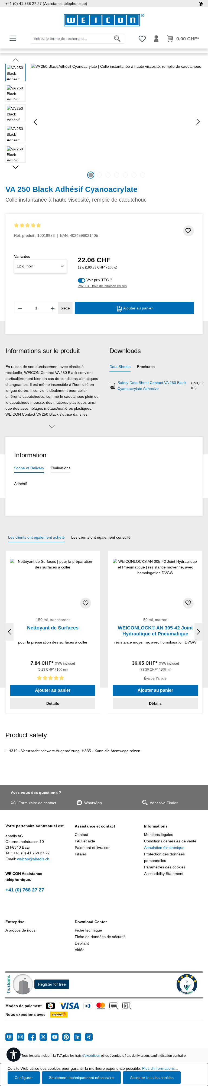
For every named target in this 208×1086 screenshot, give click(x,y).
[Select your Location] (201, 3)
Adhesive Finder (164, 803)
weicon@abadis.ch (33, 859)
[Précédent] (35, 122)
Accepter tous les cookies (152, 1077)
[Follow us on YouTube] (56, 1037)
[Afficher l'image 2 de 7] (99, 175)
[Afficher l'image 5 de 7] (125, 175)
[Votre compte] (156, 39)
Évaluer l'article (155, 678)
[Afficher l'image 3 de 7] (108, 175)
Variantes (22, 256)
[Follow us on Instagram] (22, 1037)
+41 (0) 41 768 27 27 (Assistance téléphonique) (46, 3)
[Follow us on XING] (89, 1037)
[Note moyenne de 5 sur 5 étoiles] (56, 225)
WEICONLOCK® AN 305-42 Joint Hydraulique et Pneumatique (155, 630)
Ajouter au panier (137, 308)
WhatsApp (93, 803)
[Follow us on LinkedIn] (79, 1037)
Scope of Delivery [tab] (29, 468)
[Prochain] (198, 122)
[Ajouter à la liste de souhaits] (188, 230)
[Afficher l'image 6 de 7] (134, 175)
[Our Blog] (11, 1037)
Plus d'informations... (160, 1068)
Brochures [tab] (146, 366)
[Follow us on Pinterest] (68, 1037)
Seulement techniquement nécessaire (81, 1077)
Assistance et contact (95, 826)
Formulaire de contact (37, 803)
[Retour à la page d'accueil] (104, 20)
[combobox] (71, 39)
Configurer (24, 1077)
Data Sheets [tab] (120, 366)
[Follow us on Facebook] (34, 1037)
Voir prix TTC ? (99, 280)
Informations (156, 826)
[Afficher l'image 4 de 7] (116, 175)
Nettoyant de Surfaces (53, 628)
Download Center (91, 922)
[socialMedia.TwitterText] (45, 1037)
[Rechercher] (117, 39)
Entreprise (14, 922)
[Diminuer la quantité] (19, 308)
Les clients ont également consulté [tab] (101, 537)
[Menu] (12, 38)
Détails (52, 703)
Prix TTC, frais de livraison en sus (102, 286)
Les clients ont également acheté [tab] (36, 537)
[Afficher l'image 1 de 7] (90, 175)
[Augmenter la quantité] (52, 308)
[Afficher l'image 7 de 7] (142, 175)
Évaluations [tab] (60, 468)
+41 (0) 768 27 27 (24, 890)
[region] (104, 122)
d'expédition (91, 1056)
